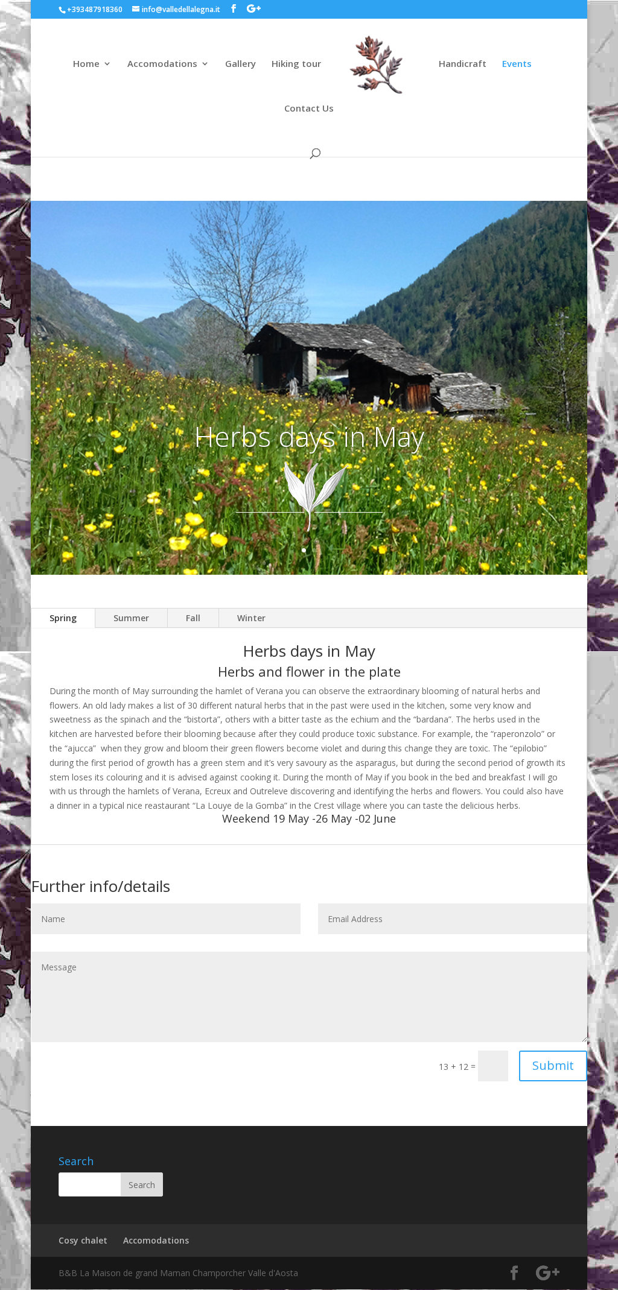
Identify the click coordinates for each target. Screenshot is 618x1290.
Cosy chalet (83, 1240)
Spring (63, 618)
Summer (131, 618)
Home (86, 64)
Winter (251, 618)
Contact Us (309, 109)
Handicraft (462, 64)
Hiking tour (296, 64)
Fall (193, 618)
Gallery (240, 64)
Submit (553, 1065)
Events (517, 64)
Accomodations (162, 64)
